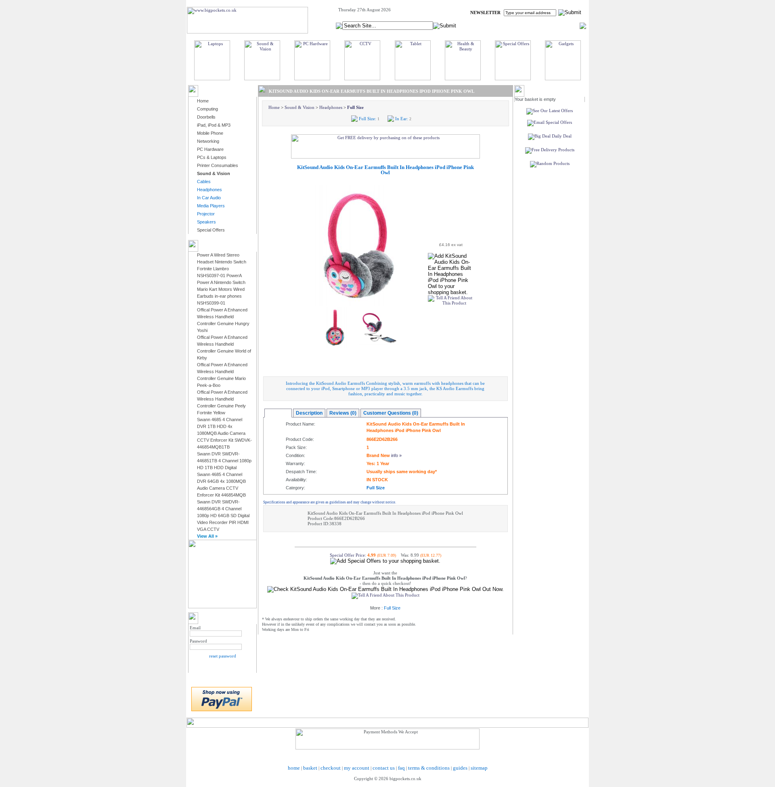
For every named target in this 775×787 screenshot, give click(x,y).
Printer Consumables (217, 165)
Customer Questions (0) (390, 413)
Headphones (330, 107)
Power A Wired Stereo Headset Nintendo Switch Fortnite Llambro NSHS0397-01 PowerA (221, 265)
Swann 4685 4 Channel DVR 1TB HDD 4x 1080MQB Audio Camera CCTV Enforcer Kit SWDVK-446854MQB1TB (224, 433)
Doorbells (206, 117)
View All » (207, 536)
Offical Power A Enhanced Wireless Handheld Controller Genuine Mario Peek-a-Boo (222, 375)
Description (309, 413)
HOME (482, 25)
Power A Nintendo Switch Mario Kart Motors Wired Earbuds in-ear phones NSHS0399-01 (221, 292)
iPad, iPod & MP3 (213, 125)
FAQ (539, 25)
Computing (207, 108)
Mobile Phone (210, 133)
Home (203, 100)
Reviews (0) (342, 413)
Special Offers (211, 230)
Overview (278, 413)
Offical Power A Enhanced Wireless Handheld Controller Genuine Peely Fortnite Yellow (222, 402)
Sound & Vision (299, 107)
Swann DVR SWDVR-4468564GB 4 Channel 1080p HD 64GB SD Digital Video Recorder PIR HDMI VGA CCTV (223, 515)
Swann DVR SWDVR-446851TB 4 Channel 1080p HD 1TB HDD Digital (224, 460)
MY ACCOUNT (511, 25)
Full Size (355, 107)
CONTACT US (565, 25)
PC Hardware (210, 149)
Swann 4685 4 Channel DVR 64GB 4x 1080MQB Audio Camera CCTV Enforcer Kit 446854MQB (221, 484)
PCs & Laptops (211, 157)
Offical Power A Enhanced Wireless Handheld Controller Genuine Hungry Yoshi (223, 320)
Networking (208, 141)
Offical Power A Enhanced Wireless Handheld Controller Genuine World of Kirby (224, 347)
